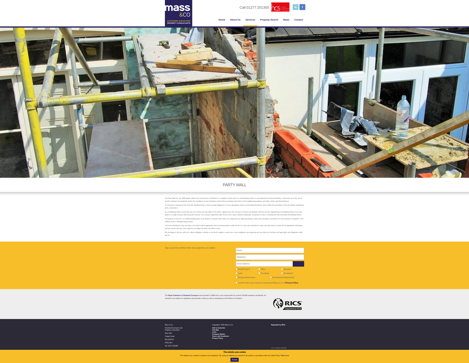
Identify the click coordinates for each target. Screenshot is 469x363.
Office (263, 269)
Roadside (265, 273)
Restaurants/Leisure (246, 277)
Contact (298, 19)
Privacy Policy (291, 283)
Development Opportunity (283, 277)
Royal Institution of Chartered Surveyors (183, 295)
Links (214, 332)
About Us (235, 19)
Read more (285, 355)
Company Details (218, 334)
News (286, 19)
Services (250, 19)
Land (240, 273)
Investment (288, 273)
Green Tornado (281, 348)
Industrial (287, 269)
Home (222, 19)
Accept (234, 360)
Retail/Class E (244, 269)
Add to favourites (218, 328)
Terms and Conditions (220, 336)
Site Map (215, 330)
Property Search (269, 19)
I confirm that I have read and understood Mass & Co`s (267, 283)
